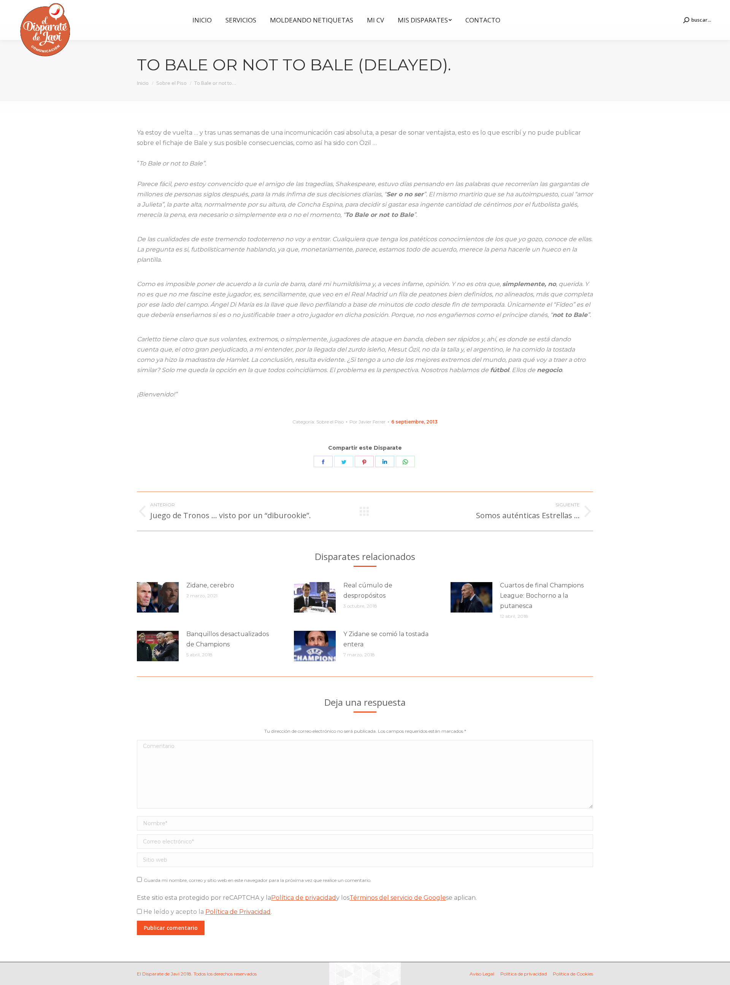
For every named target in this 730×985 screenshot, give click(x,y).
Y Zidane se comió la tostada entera (385, 639)
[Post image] (158, 597)
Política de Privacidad (238, 911)
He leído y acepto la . (207, 911)
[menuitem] (202, 20)
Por (367, 422)
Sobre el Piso (330, 422)
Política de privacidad (303, 897)
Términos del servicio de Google (397, 897)
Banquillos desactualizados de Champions (227, 639)
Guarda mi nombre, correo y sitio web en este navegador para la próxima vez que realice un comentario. (257, 880)
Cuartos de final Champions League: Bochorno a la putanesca (542, 595)
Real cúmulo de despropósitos (367, 590)
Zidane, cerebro (210, 585)
